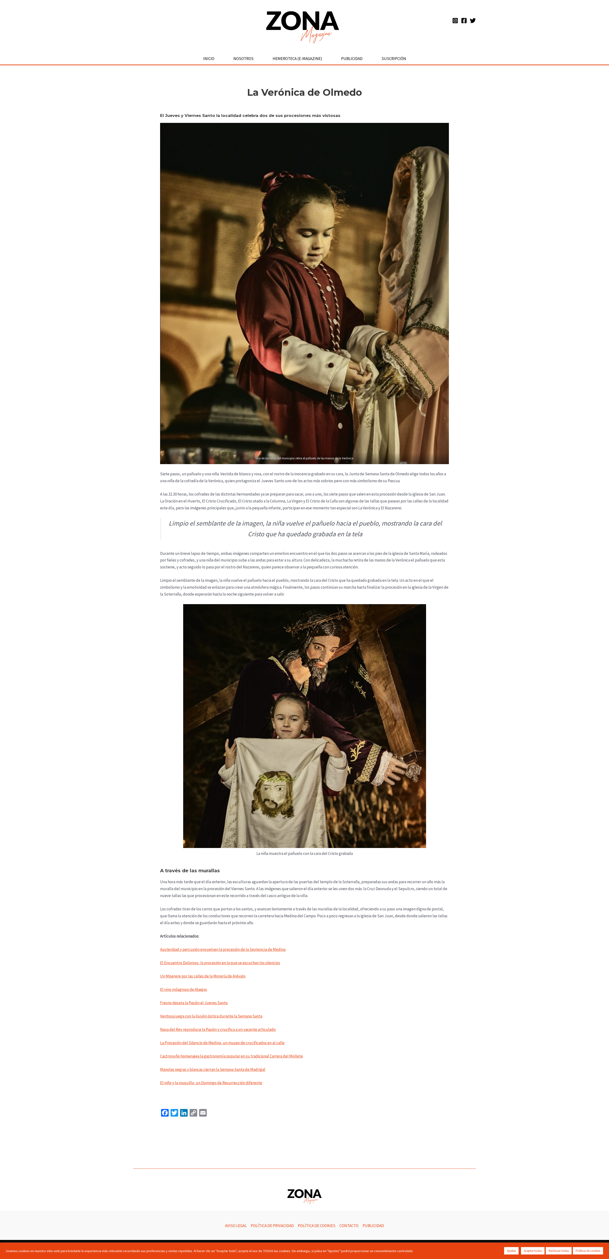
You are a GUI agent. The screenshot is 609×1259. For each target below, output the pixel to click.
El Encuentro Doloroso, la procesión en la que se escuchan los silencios (220, 962)
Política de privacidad (272, 1225)
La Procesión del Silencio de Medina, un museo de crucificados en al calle (222, 1042)
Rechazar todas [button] (559, 1251)
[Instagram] (455, 21)
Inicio (208, 58)
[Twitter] (473, 21)
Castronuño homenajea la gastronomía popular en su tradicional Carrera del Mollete (231, 1056)
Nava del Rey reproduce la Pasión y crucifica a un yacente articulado (218, 1029)
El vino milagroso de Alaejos (183, 989)
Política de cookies (316, 1225)
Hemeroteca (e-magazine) (297, 58)
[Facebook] (464, 21)
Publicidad (352, 58)
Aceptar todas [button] (533, 1251)
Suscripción (394, 58)
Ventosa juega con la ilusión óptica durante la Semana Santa (211, 1016)
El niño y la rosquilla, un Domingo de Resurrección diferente (211, 1082)
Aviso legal (236, 1225)
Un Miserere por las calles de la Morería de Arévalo (203, 976)
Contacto (349, 1225)
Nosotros (243, 58)
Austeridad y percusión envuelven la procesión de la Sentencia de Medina (222, 949)
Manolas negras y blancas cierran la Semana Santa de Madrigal (212, 1069)
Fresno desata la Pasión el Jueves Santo (194, 1002)
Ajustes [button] (511, 1251)
